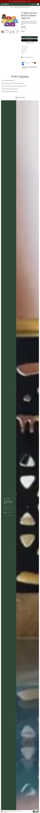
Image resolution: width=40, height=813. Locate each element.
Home (12, 7)
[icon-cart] (35, 4)
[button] (29, 37)
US (33, 4)
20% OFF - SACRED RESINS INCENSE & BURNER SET (17, 1)
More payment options (29, 42)
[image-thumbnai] (2, 31)
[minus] (22, 33)
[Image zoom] (10, 20)
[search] (30, 4)
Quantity (23, 31)
